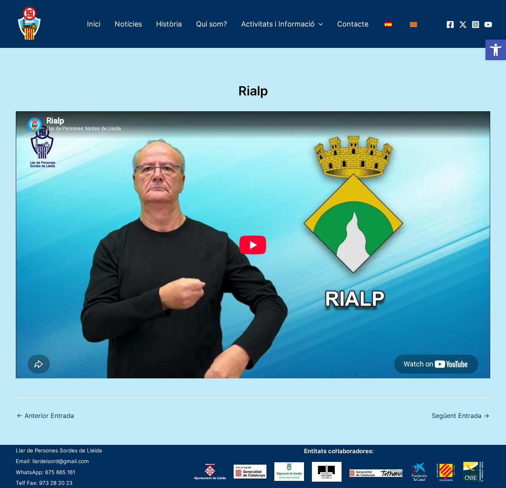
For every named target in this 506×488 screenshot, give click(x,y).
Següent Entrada (460, 415)
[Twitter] (463, 24)
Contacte (352, 24)
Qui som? (211, 24)
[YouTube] (488, 24)
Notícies (128, 24)
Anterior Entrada (45, 415)
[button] (495, 50)
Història (169, 24)
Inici (93, 24)
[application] (319, 24)
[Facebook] (450, 24)
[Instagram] (476, 24)
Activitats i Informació (278, 24)
